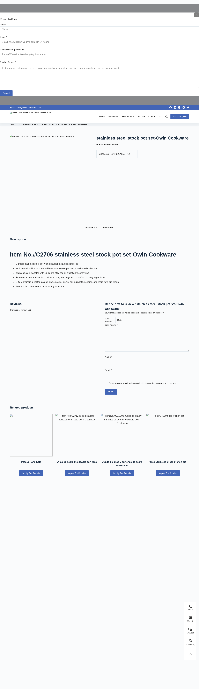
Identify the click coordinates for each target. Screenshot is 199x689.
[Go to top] (1, 2)
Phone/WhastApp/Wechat (12, 49)
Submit (6, 93)
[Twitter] (188, 107)
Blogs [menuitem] (141, 116)
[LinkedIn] (175, 107)
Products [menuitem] (127, 116)
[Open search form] (166, 117)
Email (3, 37)
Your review (111, 325)
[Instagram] (179, 107)
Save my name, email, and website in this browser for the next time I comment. (142, 383)
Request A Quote (180, 117)
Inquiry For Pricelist (31, 473)
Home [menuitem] (102, 116)
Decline (27, 681)
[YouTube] (184, 107)
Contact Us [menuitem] (154, 116)
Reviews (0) (108, 227)
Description (91, 227)
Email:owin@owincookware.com (25, 107)
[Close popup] (196, 14)
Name (3, 24)
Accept (14, 681)
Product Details (8, 62)
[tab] (91, 227)
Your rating (108, 320)
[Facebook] (170, 107)
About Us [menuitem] (113, 116)
